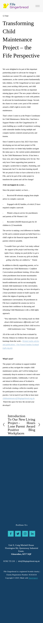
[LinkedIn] (32, 534)
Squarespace (33, 578)
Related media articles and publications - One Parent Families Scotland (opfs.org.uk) (21, 344)
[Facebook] (11, 534)
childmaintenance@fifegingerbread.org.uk (18, 398)
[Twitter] (18, 534)
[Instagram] (25, 534)
